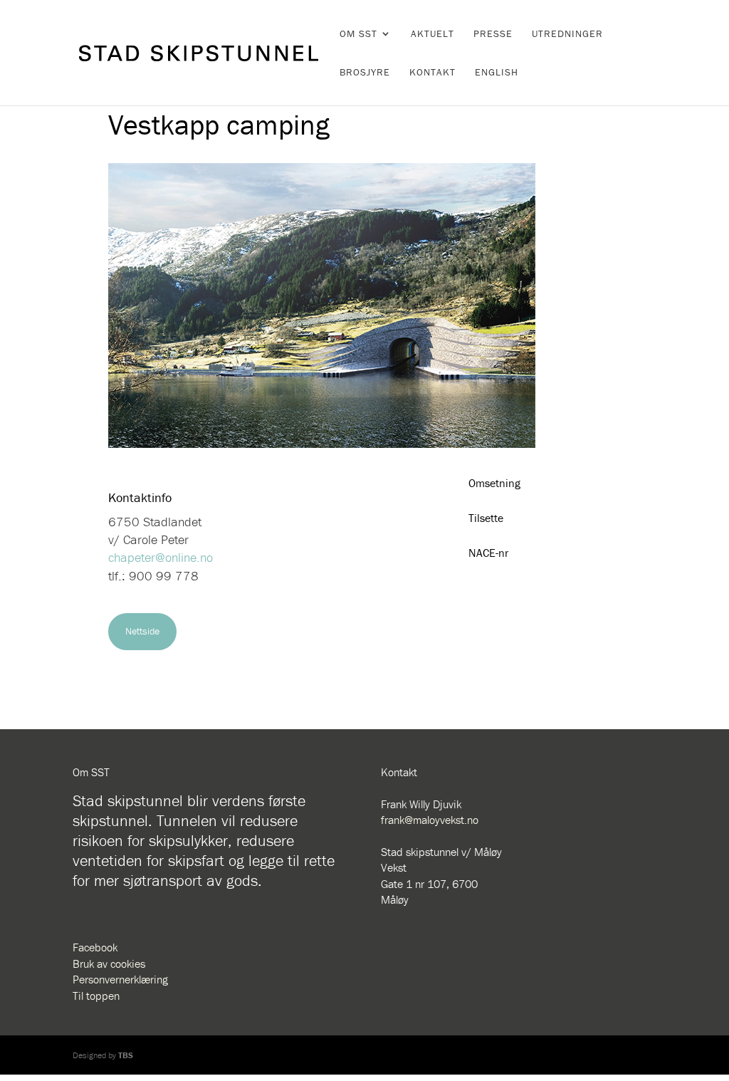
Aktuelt (432, 34)
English (496, 72)
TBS (125, 1055)
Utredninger (567, 34)
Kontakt (432, 72)
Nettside (142, 631)
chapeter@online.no (160, 557)
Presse (493, 34)
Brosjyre (365, 72)
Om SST (358, 34)
